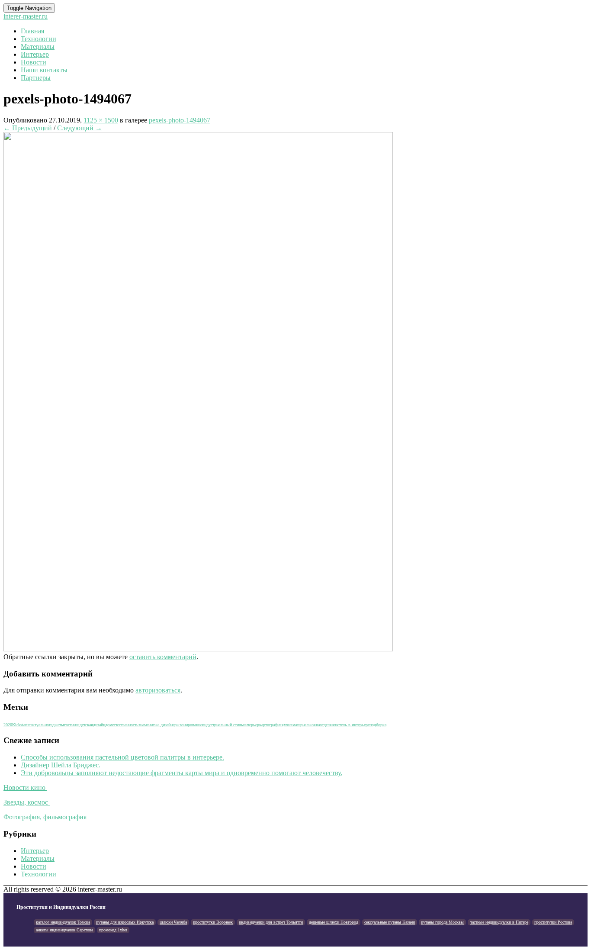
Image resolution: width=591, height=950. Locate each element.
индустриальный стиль (222, 724)
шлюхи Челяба (173, 922)
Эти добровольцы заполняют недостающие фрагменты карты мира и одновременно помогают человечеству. (181, 772)
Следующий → (79, 128)
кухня (287, 724)
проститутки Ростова (553, 922)
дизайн (99, 724)
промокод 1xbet (113, 929)
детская (86, 724)
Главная (32, 31)
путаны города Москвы (442, 922)
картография (270, 724)
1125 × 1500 (101, 120)
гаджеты (56, 724)
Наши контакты (44, 70)
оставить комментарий (162, 656)
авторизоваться (157, 690)
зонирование (191, 724)
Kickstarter (21, 724)
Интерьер (35, 54)
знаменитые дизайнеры (159, 724)
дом (108, 724)
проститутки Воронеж (213, 922)
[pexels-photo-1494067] (198, 649)
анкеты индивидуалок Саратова (64, 929)
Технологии (38, 38)
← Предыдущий (27, 128)
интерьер (251, 724)
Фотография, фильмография (45, 817)
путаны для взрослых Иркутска (125, 922)
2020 (7, 724)
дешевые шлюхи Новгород (333, 922)
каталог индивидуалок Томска (63, 922)
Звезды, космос (26, 802)
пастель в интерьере (351, 724)
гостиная (72, 724)
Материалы (38, 46)
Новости (33, 62)
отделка (327, 724)
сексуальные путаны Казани (389, 922)
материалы (302, 724)
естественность (125, 724)
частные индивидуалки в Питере (499, 922)
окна (316, 724)
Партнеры (36, 77)
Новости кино (25, 787)
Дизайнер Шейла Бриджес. (60, 765)
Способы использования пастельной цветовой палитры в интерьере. (122, 757)
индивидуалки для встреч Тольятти (271, 922)
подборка (377, 724)
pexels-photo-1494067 (179, 120)
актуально (40, 724)
